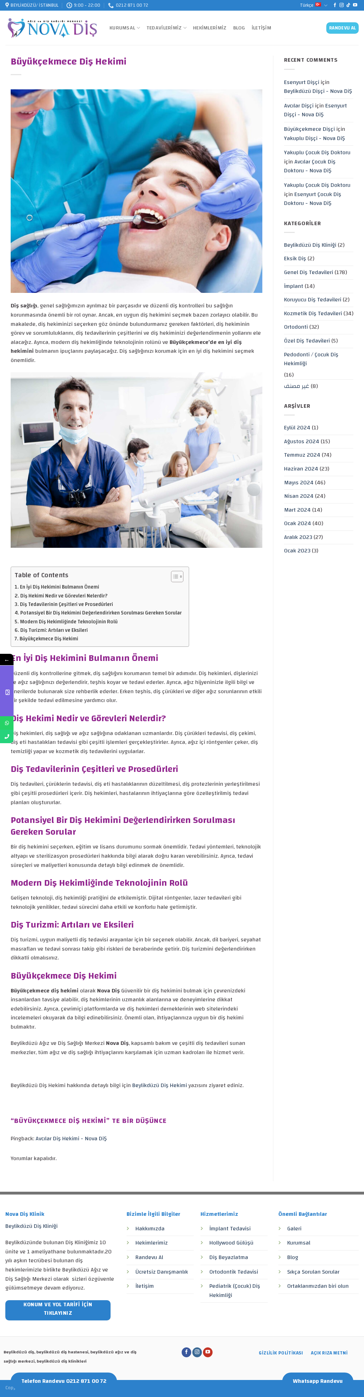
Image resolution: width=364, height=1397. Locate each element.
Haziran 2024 (301, 468)
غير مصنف (296, 386)
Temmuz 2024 (302, 455)
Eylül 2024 (297, 427)
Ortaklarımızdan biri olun (318, 1286)
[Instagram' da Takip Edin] (341, 5)
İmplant (293, 286)
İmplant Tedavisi (230, 1228)
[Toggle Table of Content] (174, 577)
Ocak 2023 (297, 550)
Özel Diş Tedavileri (307, 340)
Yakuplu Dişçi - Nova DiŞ (314, 138)
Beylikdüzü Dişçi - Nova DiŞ (318, 91)
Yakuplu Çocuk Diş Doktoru (317, 152)
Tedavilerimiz (164, 28)
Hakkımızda (150, 1228)
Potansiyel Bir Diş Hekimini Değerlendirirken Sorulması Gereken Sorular (101, 613)
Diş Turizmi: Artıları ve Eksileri (54, 630)
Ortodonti (296, 327)
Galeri (294, 1228)
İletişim (261, 28)
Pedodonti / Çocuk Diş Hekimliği (311, 359)
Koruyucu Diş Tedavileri (312, 299)
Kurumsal (122, 28)
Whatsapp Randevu (318, 1381)
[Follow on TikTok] (348, 5)
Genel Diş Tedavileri (308, 272)
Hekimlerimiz (209, 28)
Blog (239, 28)
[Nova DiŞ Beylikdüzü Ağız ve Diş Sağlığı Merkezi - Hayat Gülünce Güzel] (52, 28)
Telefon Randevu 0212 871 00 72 (63, 1381)
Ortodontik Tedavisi (233, 1272)
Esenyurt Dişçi (301, 82)
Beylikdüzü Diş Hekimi (160, 1085)
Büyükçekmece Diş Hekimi (49, 639)
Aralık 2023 (298, 537)
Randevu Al (149, 1257)
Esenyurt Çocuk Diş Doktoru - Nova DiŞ (312, 199)
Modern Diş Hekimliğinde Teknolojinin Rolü (69, 622)
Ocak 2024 (297, 523)
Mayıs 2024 (299, 482)
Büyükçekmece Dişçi (309, 129)
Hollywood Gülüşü (231, 1242)
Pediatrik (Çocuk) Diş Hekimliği (234, 1291)
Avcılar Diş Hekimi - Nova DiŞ (71, 1138)
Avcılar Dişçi (299, 105)
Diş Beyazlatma (228, 1257)
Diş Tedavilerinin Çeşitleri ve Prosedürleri (66, 604)
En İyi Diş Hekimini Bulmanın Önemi (59, 587)
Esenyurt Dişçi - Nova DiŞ (315, 110)
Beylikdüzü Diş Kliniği (310, 245)
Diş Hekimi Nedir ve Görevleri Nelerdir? (63, 596)
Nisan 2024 (299, 496)
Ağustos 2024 (301, 441)
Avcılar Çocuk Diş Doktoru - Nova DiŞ (310, 166)
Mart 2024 (297, 510)
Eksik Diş (295, 258)
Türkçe (307, 5)
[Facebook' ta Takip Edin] (335, 5)
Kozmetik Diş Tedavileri (313, 313)
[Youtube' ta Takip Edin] (355, 5)
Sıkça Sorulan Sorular (313, 1272)
